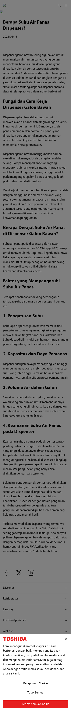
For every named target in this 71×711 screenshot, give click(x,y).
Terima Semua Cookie (35, 704)
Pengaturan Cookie (35, 683)
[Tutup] (66, 639)
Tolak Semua (35, 692)
